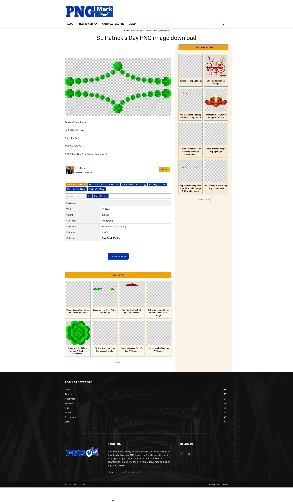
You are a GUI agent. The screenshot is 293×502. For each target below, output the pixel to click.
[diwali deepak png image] (190, 66)
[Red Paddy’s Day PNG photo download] (131, 294)
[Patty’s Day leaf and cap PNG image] (158, 333)
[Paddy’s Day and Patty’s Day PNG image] (131, 333)
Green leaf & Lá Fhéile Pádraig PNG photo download (77, 351)
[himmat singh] (70, 170)
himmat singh (83, 172)
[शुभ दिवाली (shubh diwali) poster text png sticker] (190, 100)
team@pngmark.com (130, 471)
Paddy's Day (157, 184)
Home (126, 30)
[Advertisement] (170, 11)
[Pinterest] (100, 48)
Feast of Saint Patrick (104, 184)
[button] (224, 24)
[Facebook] (86, 48)
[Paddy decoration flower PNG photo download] (78, 294)
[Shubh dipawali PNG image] (216, 66)
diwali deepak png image (190, 81)
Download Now (118, 256)
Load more (117, 362)
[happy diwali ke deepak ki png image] (216, 134)
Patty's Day (97, 189)
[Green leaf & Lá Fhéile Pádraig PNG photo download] (78, 333)
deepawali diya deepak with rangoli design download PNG (190, 151)
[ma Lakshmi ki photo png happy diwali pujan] (216, 171)
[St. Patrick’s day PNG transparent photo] (105, 333)
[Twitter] (93, 48)
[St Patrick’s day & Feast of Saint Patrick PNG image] (158, 294)
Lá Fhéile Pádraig (134, 184)
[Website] (189, 454)
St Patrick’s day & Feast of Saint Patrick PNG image (158, 313)
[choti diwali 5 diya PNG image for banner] (216, 100)
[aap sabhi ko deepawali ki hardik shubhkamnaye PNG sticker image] (190, 171)
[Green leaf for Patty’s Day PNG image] (105, 294)
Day (133, 30)
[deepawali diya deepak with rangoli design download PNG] (190, 134)
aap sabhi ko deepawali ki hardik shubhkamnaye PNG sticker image (190, 188)
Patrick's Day (76, 189)
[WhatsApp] (107, 48)
